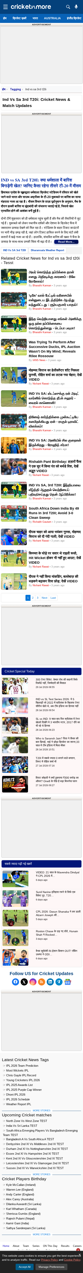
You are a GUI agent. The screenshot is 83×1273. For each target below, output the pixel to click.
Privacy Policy (49, 1259)
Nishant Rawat (41, 383)
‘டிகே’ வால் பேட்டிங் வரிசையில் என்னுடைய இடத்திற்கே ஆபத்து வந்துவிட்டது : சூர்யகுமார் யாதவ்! (53, 300)
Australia (52, 18)
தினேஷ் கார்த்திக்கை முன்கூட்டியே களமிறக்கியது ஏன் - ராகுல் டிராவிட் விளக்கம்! (54, 421)
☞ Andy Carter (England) (18, 1194)
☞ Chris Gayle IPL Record (19, 1075)
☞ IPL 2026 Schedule (16, 1099)
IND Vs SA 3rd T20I (14, 250)
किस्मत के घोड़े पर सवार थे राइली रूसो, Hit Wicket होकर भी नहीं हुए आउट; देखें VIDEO (55, 557)
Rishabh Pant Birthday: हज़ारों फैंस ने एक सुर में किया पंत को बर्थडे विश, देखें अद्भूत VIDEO (55, 466)
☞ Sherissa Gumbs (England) (22, 1213)
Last (53, 597)
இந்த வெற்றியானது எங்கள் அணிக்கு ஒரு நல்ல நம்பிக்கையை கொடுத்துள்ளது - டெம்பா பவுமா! (55, 323)
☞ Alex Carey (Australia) (18, 1199)
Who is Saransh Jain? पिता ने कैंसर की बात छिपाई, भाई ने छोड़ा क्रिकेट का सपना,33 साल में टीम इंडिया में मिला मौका (57, 742)
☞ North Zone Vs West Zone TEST (25, 1121)
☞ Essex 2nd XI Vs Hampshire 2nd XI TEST (31, 1153)
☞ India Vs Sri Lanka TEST (20, 1125)
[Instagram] (32, 981)
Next (44, 597)
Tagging (15, 89)
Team (26, 1246)
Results (65, 1246)
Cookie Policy (72, 1259)
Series (36, 1246)
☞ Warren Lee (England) (18, 1189)
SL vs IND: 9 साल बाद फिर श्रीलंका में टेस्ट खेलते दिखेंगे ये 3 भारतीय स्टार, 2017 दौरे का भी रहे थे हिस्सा (58, 722)
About (16, 1246)
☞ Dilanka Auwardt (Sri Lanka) (22, 1204)
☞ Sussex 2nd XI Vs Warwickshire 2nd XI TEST (33, 1168)
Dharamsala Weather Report (47, 250)
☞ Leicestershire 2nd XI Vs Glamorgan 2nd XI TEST (36, 1163)
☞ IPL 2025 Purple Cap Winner (22, 1089)
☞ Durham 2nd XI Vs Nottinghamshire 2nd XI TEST (35, 1148)
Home (6, 1246)
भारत (35, 18)
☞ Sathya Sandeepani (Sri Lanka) (24, 1228)
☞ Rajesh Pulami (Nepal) (19, 1218)
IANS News (39, 360)
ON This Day (50, 1246)
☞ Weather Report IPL (17, 1104)
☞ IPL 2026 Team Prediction (20, 1065)
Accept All (24, 1266)
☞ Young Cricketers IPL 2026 (21, 1080)
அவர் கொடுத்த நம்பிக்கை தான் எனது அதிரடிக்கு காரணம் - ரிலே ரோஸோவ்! (52, 276)
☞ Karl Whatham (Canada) (20, 1208)
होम (5, 18)
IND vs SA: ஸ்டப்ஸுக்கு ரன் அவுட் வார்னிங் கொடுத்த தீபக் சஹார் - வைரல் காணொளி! (54, 398)
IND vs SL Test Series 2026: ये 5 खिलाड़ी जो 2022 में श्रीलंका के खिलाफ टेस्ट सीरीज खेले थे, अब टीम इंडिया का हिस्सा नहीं (58, 703)
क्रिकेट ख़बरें (19, 18)
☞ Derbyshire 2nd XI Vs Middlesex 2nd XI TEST (33, 1144)
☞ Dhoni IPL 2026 (14, 1094)
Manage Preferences (51, 1266)
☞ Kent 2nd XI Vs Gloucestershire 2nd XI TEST (33, 1158)
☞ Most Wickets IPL (16, 1070)
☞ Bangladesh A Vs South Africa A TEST (28, 1139)
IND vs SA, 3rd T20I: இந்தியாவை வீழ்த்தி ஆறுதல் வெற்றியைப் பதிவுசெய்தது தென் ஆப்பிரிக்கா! (55, 489)
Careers (77, 1246)
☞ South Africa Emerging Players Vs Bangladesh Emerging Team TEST (40, 1131)
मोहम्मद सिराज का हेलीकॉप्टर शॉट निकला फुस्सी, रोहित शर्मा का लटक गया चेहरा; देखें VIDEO (55, 374)
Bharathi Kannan (42, 285)
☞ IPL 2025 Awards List (18, 1085)
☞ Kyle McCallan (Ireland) (19, 1184)
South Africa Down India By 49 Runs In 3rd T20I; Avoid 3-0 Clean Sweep (54, 513)
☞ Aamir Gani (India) (16, 1223)
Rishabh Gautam (42, 521)
